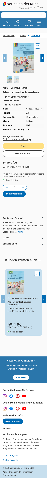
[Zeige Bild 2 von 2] (26, 70)
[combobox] (20, 15)
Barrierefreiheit (9, 475)
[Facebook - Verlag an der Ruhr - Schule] (11, 396)
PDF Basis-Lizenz (23, 153)
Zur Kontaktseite (10, 460)
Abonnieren (21, 377)
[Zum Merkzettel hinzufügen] (37, 46)
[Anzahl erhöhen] (23, 187)
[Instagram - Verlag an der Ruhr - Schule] (5, 396)
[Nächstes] (42, 58)
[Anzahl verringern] (7, 187)
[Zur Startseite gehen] (23, 5)
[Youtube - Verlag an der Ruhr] (24, 396)
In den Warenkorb (14, 194)
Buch (23, 146)
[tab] (23, 225)
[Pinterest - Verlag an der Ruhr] (18, 396)
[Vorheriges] (5, 58)
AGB (5, 472)
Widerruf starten (12, 421)
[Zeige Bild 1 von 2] (21, 70)
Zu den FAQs (9, 455)
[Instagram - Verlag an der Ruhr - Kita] (5, 408)
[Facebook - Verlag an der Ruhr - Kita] (11, 408)
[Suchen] (42, 15)
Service (7, 428)
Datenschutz (15, 472)
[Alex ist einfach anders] (23, 58)
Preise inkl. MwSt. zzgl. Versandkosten (19, 174)
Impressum (28, 472)
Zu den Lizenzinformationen (15, 139)
